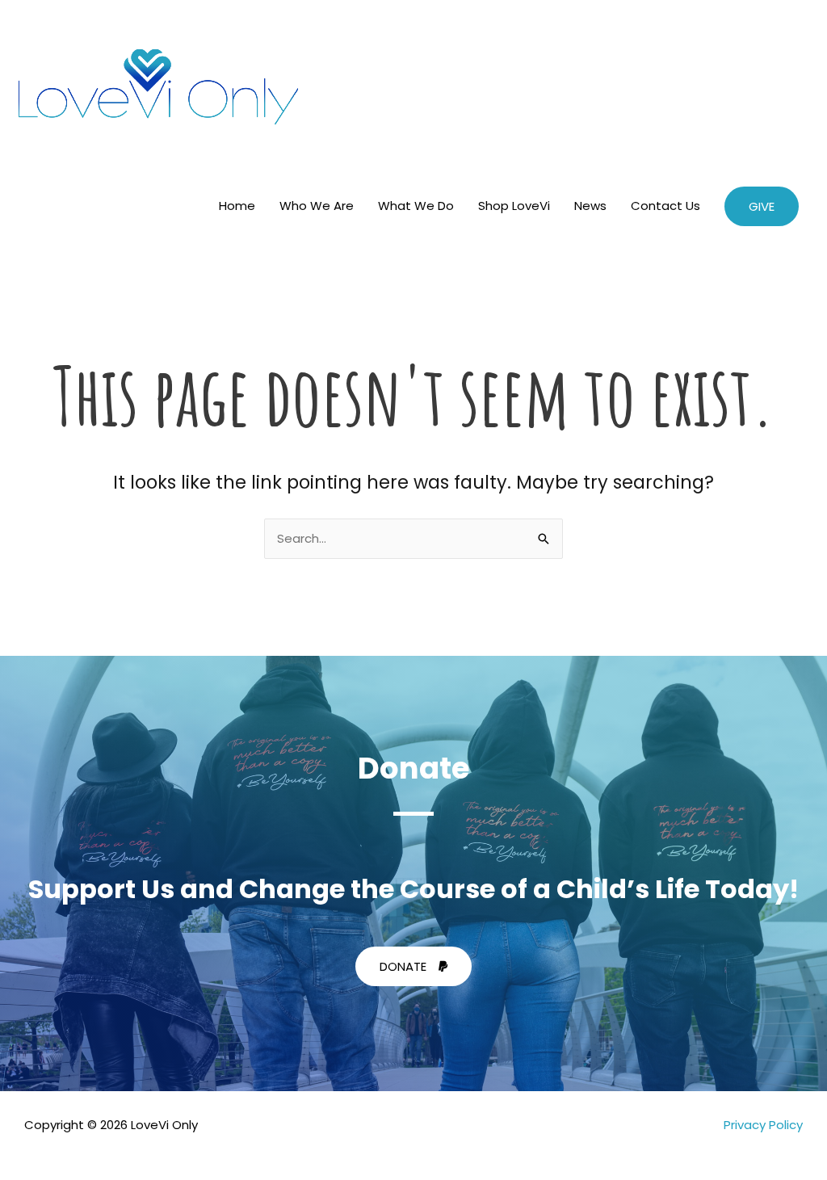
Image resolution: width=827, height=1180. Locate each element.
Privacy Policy (763, 1124)
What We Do (416, 205)
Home (237, 205)
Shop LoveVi (514, 205)
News (590, 205)
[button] (761, 206)
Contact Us (665, 205)
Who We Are (316, 205)
